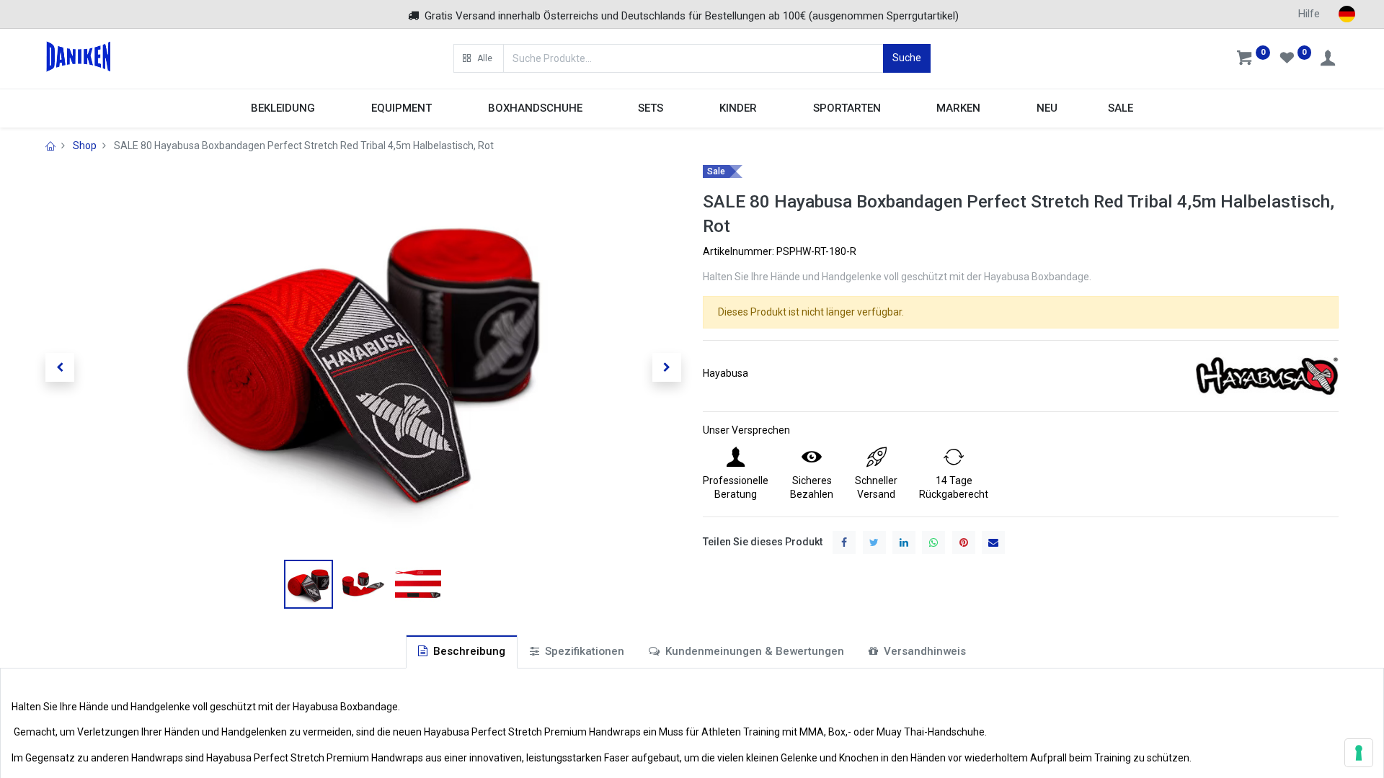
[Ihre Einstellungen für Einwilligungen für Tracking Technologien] (1358, 752)
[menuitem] (1047, 108)
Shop (85, 145)
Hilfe (1309, 13)
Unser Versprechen (746, 430)
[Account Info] (1329, 59)
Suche (906, 57)
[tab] (462, 652)
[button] (478, 58)
